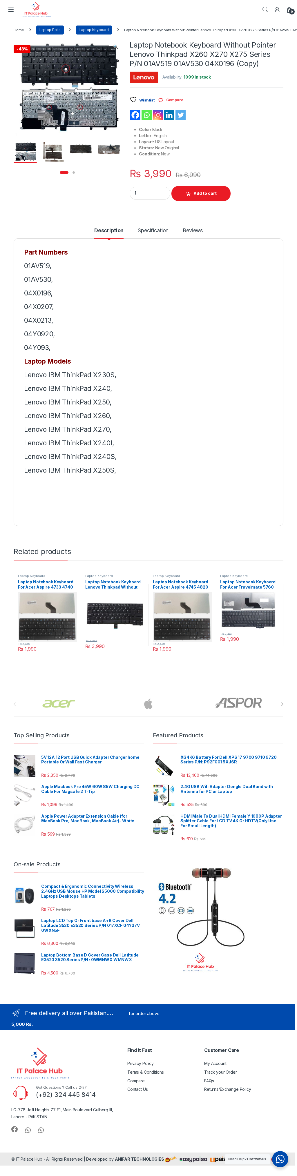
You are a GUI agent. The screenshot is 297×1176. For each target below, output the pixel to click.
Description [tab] (109, 230)
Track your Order (220, 1072)
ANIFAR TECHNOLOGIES (139, 1159)
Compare (136, 1080)
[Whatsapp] (147, 115)
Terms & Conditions (145, 1072)
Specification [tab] (153, 230)
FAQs (209, 1080)
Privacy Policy (140, 1063)
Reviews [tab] (193, 230)
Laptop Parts (50, 30)
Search (265, 9)
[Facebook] (135, 115)
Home (19, 30)
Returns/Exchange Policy (227, 1089)
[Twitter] (180, 115)
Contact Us (137, 1089)
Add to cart (205, 193)
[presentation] (282, 704)
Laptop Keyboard (94, 30)
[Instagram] (158, 115)
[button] (115, 46)
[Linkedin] (169, 115)
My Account (215, 1063)
